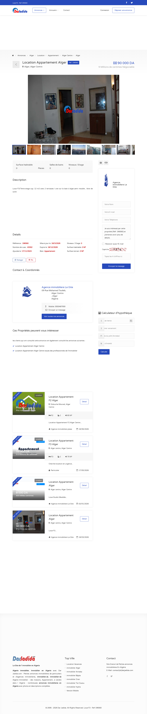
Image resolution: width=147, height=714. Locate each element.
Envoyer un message (57, 310)
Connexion (104, 10)
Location (40, 55)
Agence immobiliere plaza (61, 429)
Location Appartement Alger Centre (29, 346)
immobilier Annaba (74, 672)
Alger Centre (67, 55)
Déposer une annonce (123, 10)
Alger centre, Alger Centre (61, 448)
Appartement (53, 55)
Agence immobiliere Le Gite (62, 504)
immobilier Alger (73, 668)
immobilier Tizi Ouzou (75, 683)
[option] (73, 109)
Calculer (104, 352)
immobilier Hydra (74, 687)
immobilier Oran (73, 679)
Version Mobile (73, 691)
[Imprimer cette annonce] (100, 162)
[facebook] (126, 2)
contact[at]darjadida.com (123, 670)
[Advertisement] (73, 32)
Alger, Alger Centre (33, 66)
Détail (84, 402)
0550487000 (60, 306)
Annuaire (53, 10)
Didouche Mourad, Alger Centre (59, 405)
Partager (19, 260)
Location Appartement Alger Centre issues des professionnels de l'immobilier (46, 351)
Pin (31, 260)
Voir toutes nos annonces (54, 316)
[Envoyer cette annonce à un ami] (106, 162)
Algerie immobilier (21, 671)
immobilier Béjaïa (74, 675)
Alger (32, 55)
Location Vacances (74, 664)
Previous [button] (19, 112)
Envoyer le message (116, 266)
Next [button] (128, 112)
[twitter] (131, 2)
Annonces (38, 10)
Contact (66, 10)
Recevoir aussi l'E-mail (114, 244)
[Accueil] (13, 55)
